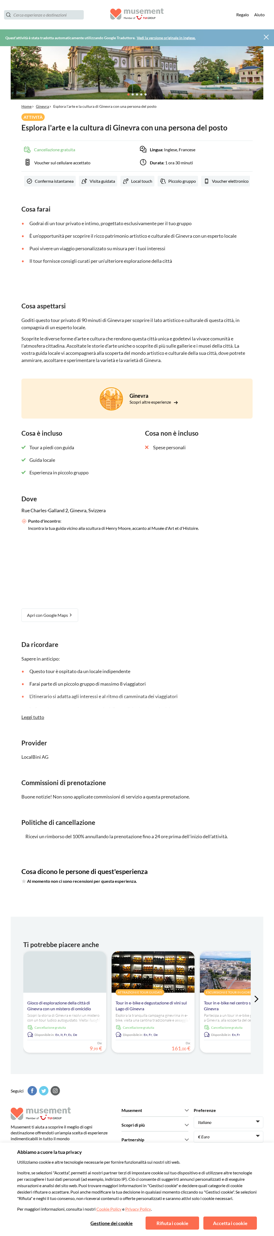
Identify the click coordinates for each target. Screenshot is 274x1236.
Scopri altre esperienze (151, 401)
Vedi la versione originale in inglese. (166, 37)
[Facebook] (31, 1091)
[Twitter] (43, 1091)
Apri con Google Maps (48, 615)
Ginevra (42, 106)
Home (26, 106)
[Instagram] (54, 1091)
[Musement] (137, 15)
